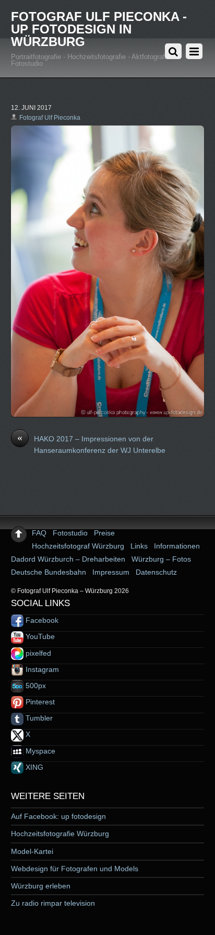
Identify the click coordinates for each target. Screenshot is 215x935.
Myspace (39, 751)
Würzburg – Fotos (161, 559)
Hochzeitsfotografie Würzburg (60, 833)
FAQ (39, 533)
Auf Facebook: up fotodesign (58, 816)
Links (139, 546)
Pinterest (39, 702)
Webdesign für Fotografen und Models (74, 868)
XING (33, 767)
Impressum (110, 572)
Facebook (40, 620)
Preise (104, 533)
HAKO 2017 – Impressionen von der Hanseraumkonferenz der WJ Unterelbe (91, 444)
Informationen (177, 546)
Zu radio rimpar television (53, 903)
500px (34, 685)
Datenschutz (156, 572)
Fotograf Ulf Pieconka (49, 117)
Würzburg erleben (40, 886)
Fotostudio (70, 533)
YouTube (39, 636)
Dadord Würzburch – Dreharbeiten (68, 559)
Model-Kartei (32, 851)
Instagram (41, 669)
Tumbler (38, 718)
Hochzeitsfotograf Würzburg (78, 546)
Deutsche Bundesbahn (48, 572)
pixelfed (37, 653)
